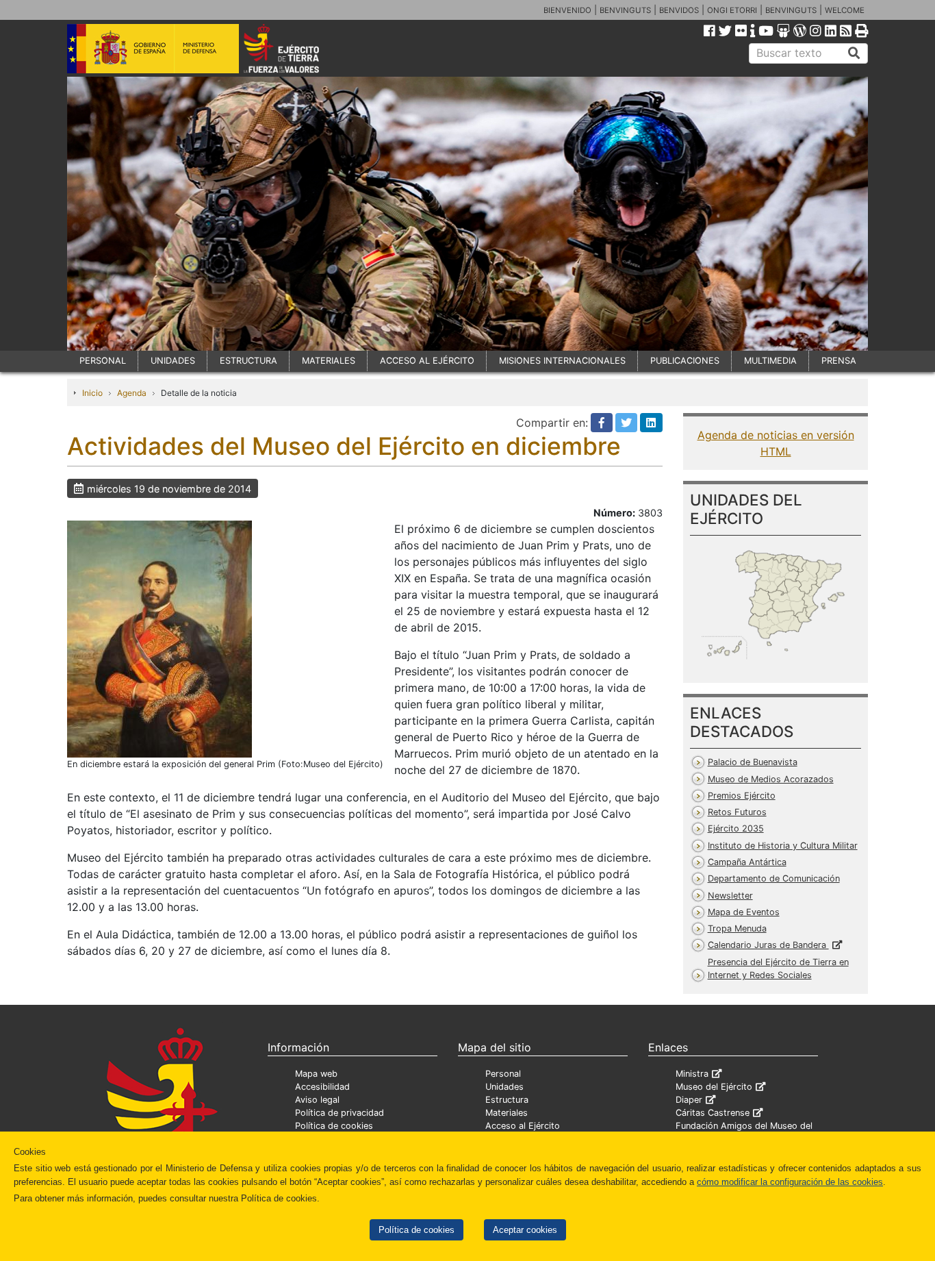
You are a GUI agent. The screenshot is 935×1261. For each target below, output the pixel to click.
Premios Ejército (742, 795)
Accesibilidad (322, 1087)
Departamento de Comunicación (774, 878)
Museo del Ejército (714, 1087)
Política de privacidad (339, 1113)
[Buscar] (854, 53)
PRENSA (838, 360)
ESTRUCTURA (248, 360)
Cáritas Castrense (713, 1113)
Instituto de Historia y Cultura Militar (783, 845)
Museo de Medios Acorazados (771, 779)
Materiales (506, 1113)
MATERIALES (328, 360)
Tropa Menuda (737, 928)
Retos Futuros (737, 812)
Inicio (92, 393)
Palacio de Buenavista (752, 762)
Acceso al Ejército (522, 1126)
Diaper (689, 1100)
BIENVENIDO (567, 10)
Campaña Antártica (747, 862)
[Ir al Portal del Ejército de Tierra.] (297, 47)
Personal (503, 1074)
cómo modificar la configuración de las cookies (790, 1182)
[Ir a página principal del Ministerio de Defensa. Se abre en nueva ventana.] (153, 47)
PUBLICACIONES (684, 360)
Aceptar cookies (525, 1230)
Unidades (504, 1087)
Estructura (506, 1100)
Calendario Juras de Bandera (768, 945)
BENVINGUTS (625, 10)
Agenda (131, 393)
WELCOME (844, 10)
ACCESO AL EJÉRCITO (427, 360)
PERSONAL (102, 360)
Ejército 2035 (736, 828)
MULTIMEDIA (770, 360)
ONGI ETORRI (732, 10)
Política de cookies (416, 1230)
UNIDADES (173, 360)
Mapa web (316, 1074)
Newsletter (730, 895)
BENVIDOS (679, 10)
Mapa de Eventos (744, 912)
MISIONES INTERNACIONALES (562, 360)
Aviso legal (317, 1100)
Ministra (692, 1074)
